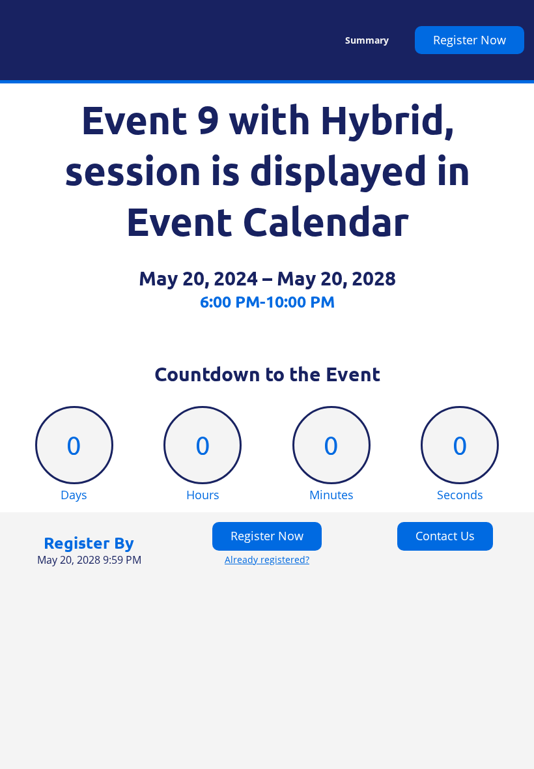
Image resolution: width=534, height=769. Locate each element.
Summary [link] (367, 40)
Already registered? (267, 560)
